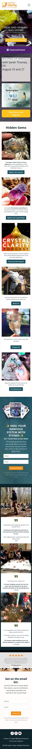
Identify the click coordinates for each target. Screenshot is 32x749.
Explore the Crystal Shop (16, 218)
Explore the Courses (16, 172)
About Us (16, 303)
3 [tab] (16, 669)
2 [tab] (14, 669)
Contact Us (16, 347)
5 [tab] (20, 669)
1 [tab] (12, 669)
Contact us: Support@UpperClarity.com (16, 738)
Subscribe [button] (16, 713)
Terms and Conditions (16, 741)
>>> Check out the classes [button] (16, 40)
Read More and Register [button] (16, 113)
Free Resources (16, 389)
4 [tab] (18, 669)
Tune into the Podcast (16, 261)
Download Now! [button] (16, 468)
